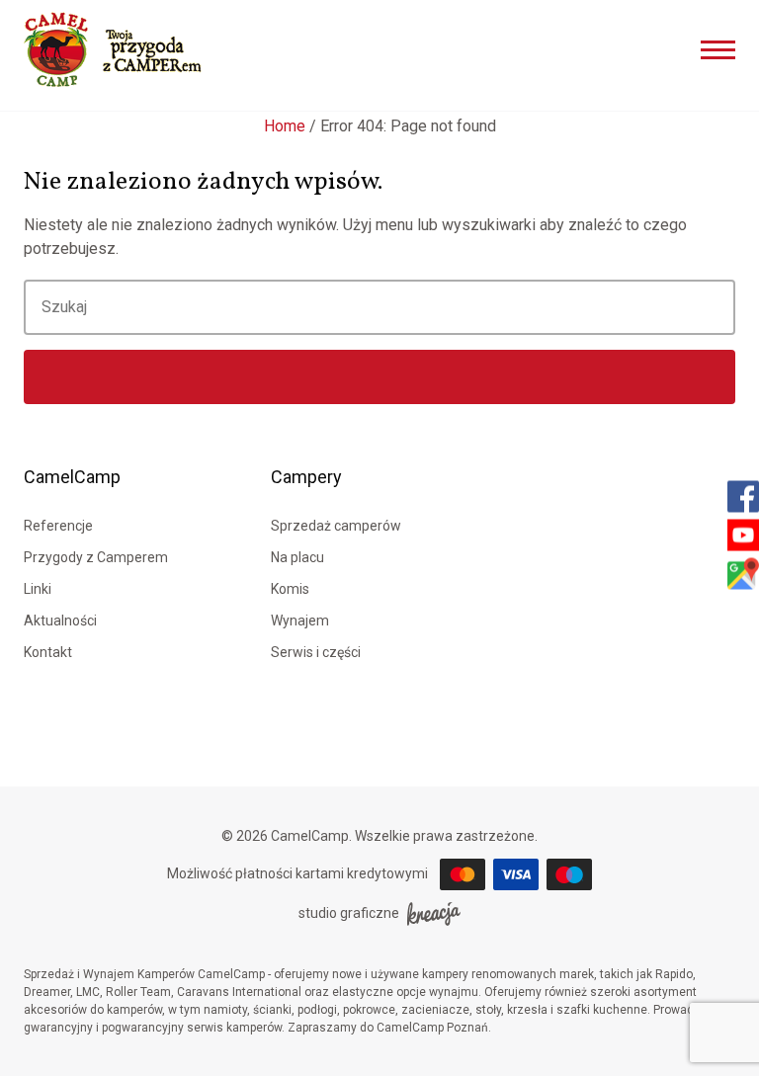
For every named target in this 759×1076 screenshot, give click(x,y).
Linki (37, 589)
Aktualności (60, 620)
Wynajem (300, 620)
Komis (290, 589)
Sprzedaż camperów (336, 526)
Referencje (58, 526)
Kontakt (48, 652)
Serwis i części (316, 652)
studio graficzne (348, 913)
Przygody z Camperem (96, 557)
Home (284, 126)
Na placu (297, 557)
